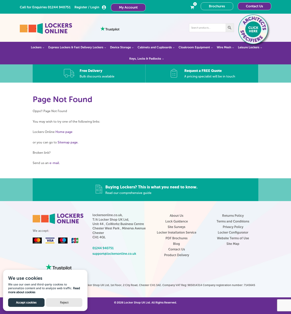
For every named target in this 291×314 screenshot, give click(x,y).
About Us (176, 216)
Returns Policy (233, 216)
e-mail (54, 163)
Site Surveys (176, 227)
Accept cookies (26, 302)
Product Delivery (176, 255)
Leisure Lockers (248, 47)
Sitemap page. (68, 142)
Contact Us (254, 6)
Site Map (232, 244)
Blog (176, 244)
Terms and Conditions (233, 221)
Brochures (217, 6)
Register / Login (86, 7)
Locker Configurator (233, 232)
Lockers (36, 47)
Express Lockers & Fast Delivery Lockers (75, 47)
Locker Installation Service (176, 232)
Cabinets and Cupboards (155, 47)
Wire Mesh (224, 47)
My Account (128, 7)
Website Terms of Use (233, 238)
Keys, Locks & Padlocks (145, 58)
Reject (64, 302)
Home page (63, 132)
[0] (192, 7)
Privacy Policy (233, 227)
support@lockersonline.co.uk (114, 254)
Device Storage (120, 47)
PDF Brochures (176, 238)
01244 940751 (59, 7)
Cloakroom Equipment (194, 47)
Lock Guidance (176, 221)
